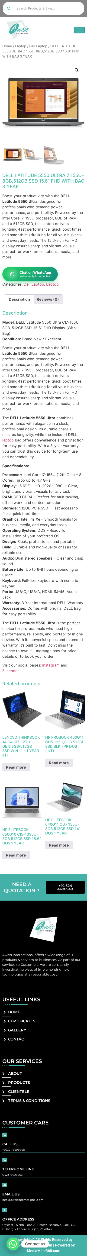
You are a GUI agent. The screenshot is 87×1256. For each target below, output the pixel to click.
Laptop (20, 46)
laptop (8, 440)
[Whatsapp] (13, 1244)
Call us (9, 1144)
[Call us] (4, 1135)
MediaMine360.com (43, 1251)
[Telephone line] (4, 1160)
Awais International (18, 955)
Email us (10, 1194)
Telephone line (18, 1169)
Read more (16, 767)
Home (7, 46)
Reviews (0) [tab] (48, 299)
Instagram (51, 665)
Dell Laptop (38, 46)
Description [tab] (19, 299)
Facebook (11, 670)
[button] (77, 70)
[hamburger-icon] (79, 30)
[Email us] (4, 1185)
